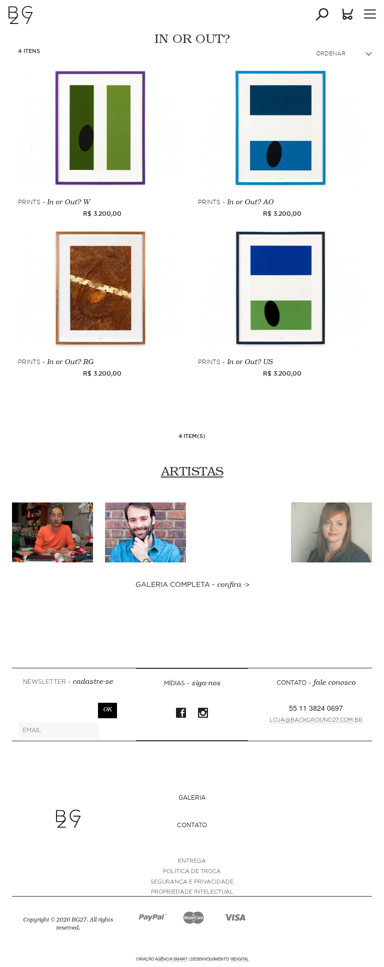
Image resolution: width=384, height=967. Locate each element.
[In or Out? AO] (282, 127)
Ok (107, 710)
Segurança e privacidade (192, 882)
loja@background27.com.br (316, 720)
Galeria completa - (192, 584)
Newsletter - (68, 682)
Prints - (54, 202)
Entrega (192, 861)
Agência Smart (171, 959)
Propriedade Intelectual (192, 892)
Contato (192, 825)
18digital (239, 959)
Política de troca (192, 871)
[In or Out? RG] (102, 287)
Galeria (192, 797)
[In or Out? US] (282, 287)
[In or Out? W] (102, 127)
